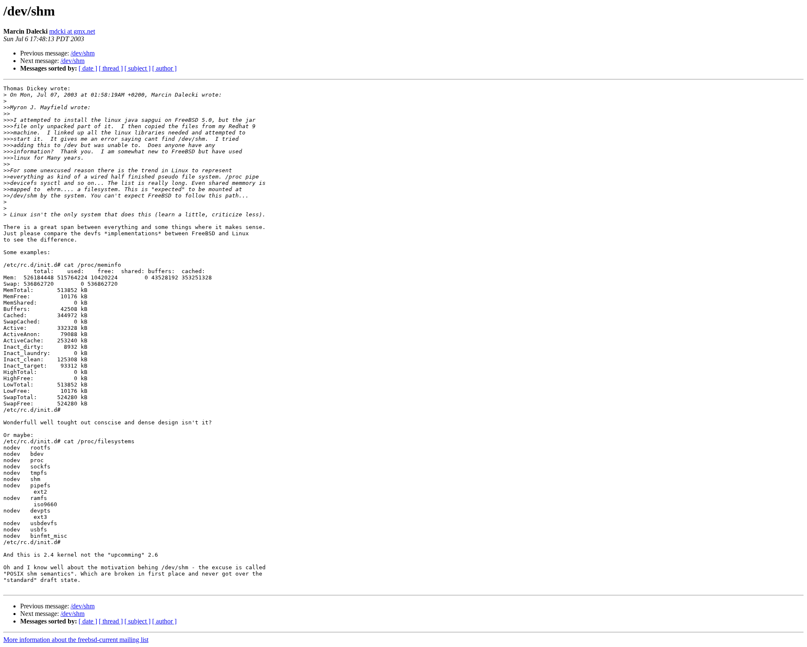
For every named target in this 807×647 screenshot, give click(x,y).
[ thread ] (111, 68)
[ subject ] (137, 68)
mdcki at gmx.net (72, 31)
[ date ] (88, 68)
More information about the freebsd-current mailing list (75, 639)
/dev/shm (83, 53)
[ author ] (164, 68)
